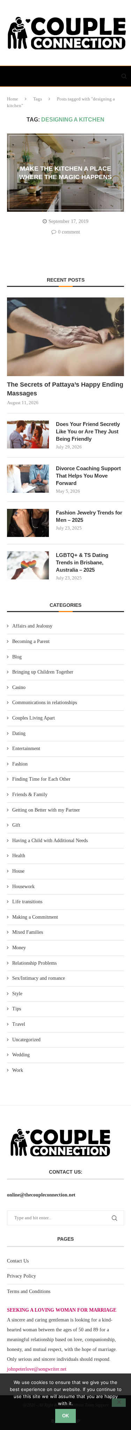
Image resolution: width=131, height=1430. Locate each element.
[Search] (124, 76)
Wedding (21, 1054)
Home (12, 98)
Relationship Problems (34, 963)
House (18, 871)
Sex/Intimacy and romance (38, 978)
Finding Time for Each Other (41, 779)
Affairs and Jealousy (32, 626)
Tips (16, 1008)
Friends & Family (30, 794)
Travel (18, 1024)
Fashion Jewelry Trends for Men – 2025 (89, 516)
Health (18, 855)
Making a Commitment (35, 917)
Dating (19, 733)
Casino (19, 687)
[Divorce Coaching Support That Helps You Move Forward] (28, 479)
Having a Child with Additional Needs (50, 840)
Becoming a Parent (31, 641)
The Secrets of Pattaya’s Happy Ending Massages (65, 389)
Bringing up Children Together (42, 672)
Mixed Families (27, 932)
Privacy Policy (21, 1276)
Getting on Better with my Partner (46, 810)
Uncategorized (26, 1039)
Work (17, 1070)
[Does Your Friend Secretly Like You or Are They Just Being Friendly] (28, 434)
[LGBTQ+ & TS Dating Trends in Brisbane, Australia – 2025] (28, 565)
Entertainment (26, 748)
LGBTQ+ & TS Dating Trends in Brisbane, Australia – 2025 (82, 562)
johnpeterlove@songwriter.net (36, 1369)
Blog (17, 657)
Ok (65, 1415)
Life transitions (27, 901)
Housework (23, 886)
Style (17, 993)
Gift (16, 825)
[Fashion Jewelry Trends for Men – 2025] (28, 523)
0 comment (69, 232)
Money (19, 947)
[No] (119, 1402)
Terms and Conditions (28, 1291)
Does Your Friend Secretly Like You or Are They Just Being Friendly (88, 431)
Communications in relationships (44, 702)
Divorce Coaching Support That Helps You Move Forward (88, 475)
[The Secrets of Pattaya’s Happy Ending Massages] (65, 336)
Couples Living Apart (33, 718)
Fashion (20, 764)
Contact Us (18, 1261)
